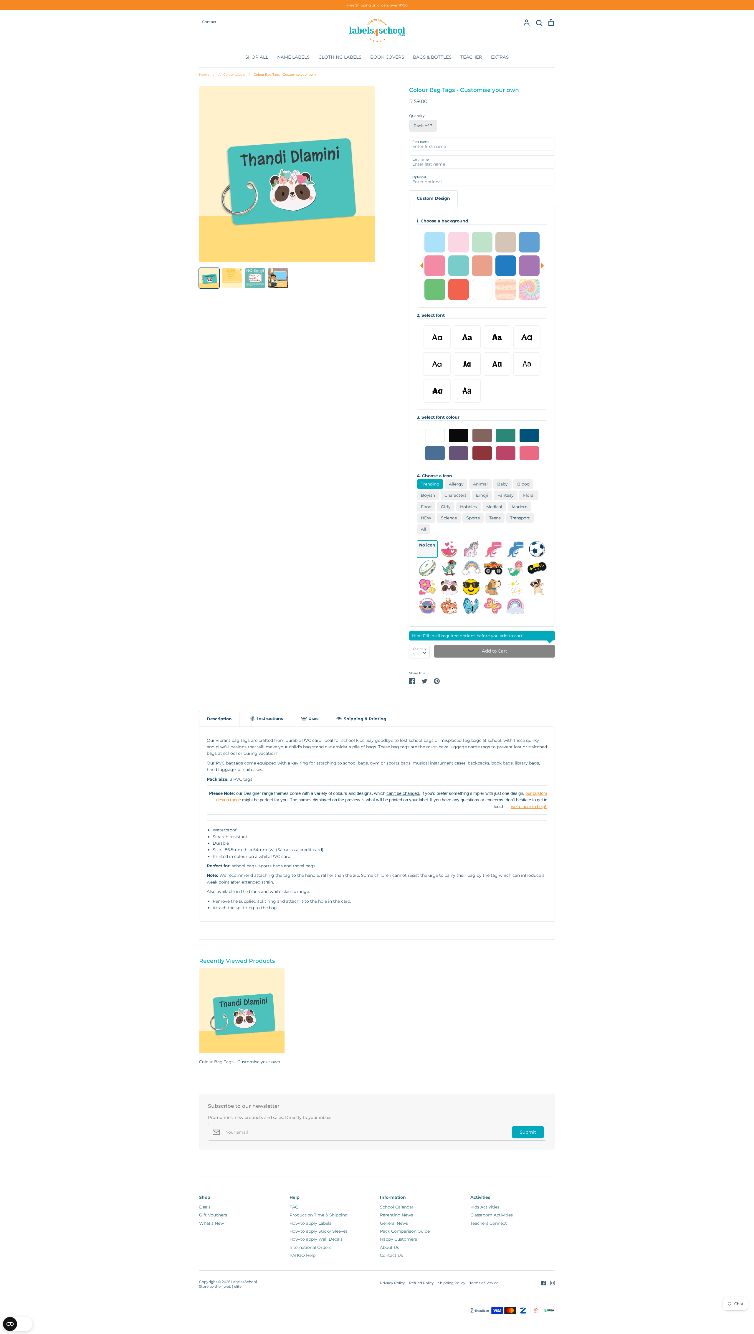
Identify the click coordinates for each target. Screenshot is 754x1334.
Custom (433, 198)
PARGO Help (302, 1255)
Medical (494, 506)
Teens (495, 518)
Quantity (417, 115)
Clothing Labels (339, 57)
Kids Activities (485, 1207)
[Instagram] (550, 1282)
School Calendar (397, 1207)
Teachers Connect (488, 1223)
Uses (313, 718)
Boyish (428, 495)
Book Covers (387, 57)
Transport (520, 518)
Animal (480, 484)
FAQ (294, 1207)
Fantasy (505, 495)
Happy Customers (398, 1239)
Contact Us (391, 1255)
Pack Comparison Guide (405, 1231)
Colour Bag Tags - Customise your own (282, 74)
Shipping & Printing (365, 719)
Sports (473, 518)
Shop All (256, 57)
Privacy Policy (392, 1283)
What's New (211, 1223)
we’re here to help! (529, 806)
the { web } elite (228, 1286)
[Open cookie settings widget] (17, 1324)
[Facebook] (541, 1282)
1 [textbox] (414, 654)
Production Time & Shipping (319, 1215)
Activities (480, 1197)
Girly (446, 506)
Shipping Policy (451, 1283)
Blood (523, 484)
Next (544, 266)
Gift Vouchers (213, 1215)
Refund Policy (421, 1283)
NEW (426, 518)
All (423, 529)
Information (393, 1197)
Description (219, 719)
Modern (520, 506)
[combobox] (419, 651)
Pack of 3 (423, 125)
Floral (529, 495)
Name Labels (293, 57)
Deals (205, 1207)
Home (204, 74)
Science (449, 518)
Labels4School (244, 1281)
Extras (500, 57)
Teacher (471, 57)
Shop (204, 1197)
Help (295, 1197)
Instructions (270, 718)
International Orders (310, 1247)
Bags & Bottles (432, 57)
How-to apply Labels (310, 1223)
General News (394, 1223)
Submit (528, 1132)
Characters (455, 495)
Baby (502, 484)
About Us (389, 1247)
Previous (420, 266)
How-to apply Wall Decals (316, 1239)
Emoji (482, 495)
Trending (430, 484)
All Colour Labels (229, 74)
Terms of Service (483, 1283)
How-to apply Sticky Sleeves (319, 1231)
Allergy (456, 484)
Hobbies (468, 506)
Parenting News (396, 1215)
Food (426, 506)
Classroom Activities (491, 1215)
